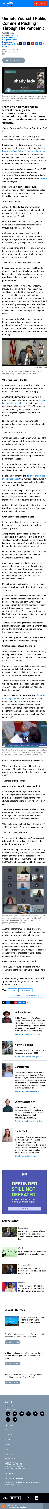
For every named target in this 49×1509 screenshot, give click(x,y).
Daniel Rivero (22, 1066)
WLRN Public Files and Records (15, 1469)
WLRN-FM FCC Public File (13, 1465)
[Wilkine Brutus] (7, 1016)
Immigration (23, 1228)
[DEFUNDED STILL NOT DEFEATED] (24, 1192)
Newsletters (9, 1454)
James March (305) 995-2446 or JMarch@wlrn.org (23, 1482)
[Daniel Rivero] (7, 1070)
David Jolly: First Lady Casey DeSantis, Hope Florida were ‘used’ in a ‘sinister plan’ (32, 1270)
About (7, 1429)
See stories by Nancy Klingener (28, 1056)
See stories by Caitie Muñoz (27, 1156)
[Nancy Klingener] (7, 1048)
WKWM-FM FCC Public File (14, 1467)
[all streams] (46, 1506)
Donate (43, 178)
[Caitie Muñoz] (7, 1135)
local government (33, 995)
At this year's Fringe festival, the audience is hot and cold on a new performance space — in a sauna (24, 1355)
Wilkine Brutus (23, 1012)
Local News (25, 990)
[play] (3, 1506)
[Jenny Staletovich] (7, 1105)
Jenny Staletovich (8, 43)
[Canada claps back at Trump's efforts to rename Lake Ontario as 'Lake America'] (12, 1321)
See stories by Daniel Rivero (27, 1091)
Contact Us (8, 1434)
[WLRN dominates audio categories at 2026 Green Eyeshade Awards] (9, 1252)
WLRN (20, 1248)
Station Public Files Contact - (15, 1478)
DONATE (41, 3)
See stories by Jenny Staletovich (28, 1121)
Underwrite (9, 1444)
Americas (22, 1282)
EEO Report (9, 1474)
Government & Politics (26, 1265)
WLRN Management (12, 1484)
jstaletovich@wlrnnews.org (25, 1118)
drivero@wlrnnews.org (26, 1088)
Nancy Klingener (8, 38)
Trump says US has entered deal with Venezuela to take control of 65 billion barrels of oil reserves (31, 1288)
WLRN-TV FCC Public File (13, 1463)
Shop (6, 1449)
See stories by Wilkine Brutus (27, 1034)
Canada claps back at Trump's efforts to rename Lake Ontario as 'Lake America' (32, 1319)
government (15, 995)
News (12, 990)
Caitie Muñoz (22, 1131)
